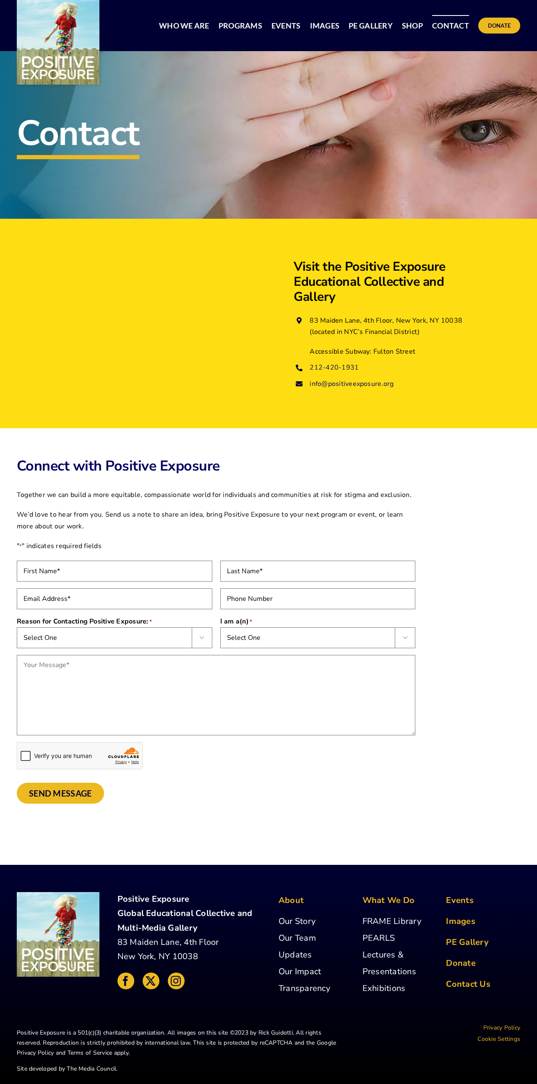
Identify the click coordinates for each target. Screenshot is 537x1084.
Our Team (297, 938)
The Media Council (91, 1069)
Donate (460, 963)
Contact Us (468, 984)
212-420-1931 (334, 367)
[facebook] (125, 981)
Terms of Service (90, 1053)
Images (460, 921)
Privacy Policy (35, 1053)
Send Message (60, 793)
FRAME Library (391, 921)
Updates (295, 954)
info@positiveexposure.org (352, 383)
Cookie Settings (498, 1039)
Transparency (304, 988)
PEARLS (378, 938)
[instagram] (176, 981)
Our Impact (300, 971)
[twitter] (151, 981)
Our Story (297, 921)
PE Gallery (467, 942)
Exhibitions (384, 988)
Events (459, 900)
